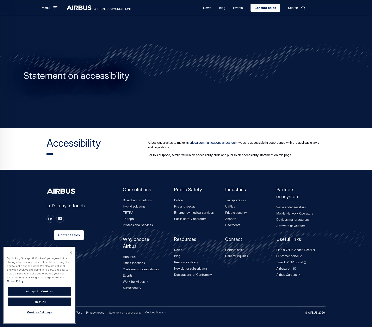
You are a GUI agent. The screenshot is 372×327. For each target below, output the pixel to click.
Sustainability (132, 288)
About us (129, 257)
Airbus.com (284, 268)
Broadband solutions (137, 200)
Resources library (186, 262)
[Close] (71, 252)
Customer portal (287, 256)
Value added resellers (291, 207)
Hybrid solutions (134, 206)
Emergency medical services (194, 213)
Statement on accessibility (124, 312)
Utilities (230, 206)
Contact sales (265, 8)
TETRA (128, 213)
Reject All (39, 301)
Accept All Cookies (39, 291)
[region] (39, 285)
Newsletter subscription (190, 268)
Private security (236, 213)
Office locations (134, 263)
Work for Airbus (134, 282)
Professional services (138, 225)
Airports (230, 219)
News (207, 8)
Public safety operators (190, 219)
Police (178, 200)
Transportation (235, 200)
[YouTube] (60, 219)
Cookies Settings (155, 312)
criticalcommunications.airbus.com (213, 142)
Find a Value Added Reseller (295, 250)
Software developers (291, 226)
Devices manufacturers (292, 219)
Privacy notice (95, 312)
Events (238, 8)
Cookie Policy (15, 281)
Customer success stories (141, 269)
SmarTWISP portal (289, 262)
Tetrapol (128, 219)
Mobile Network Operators (294, 213)
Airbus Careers (286, 275)
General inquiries (236, 256)
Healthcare (232, 225)
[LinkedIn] (50, 219)
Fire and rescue (184, 206)
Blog (222, 8)
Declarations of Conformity (193, 275)
